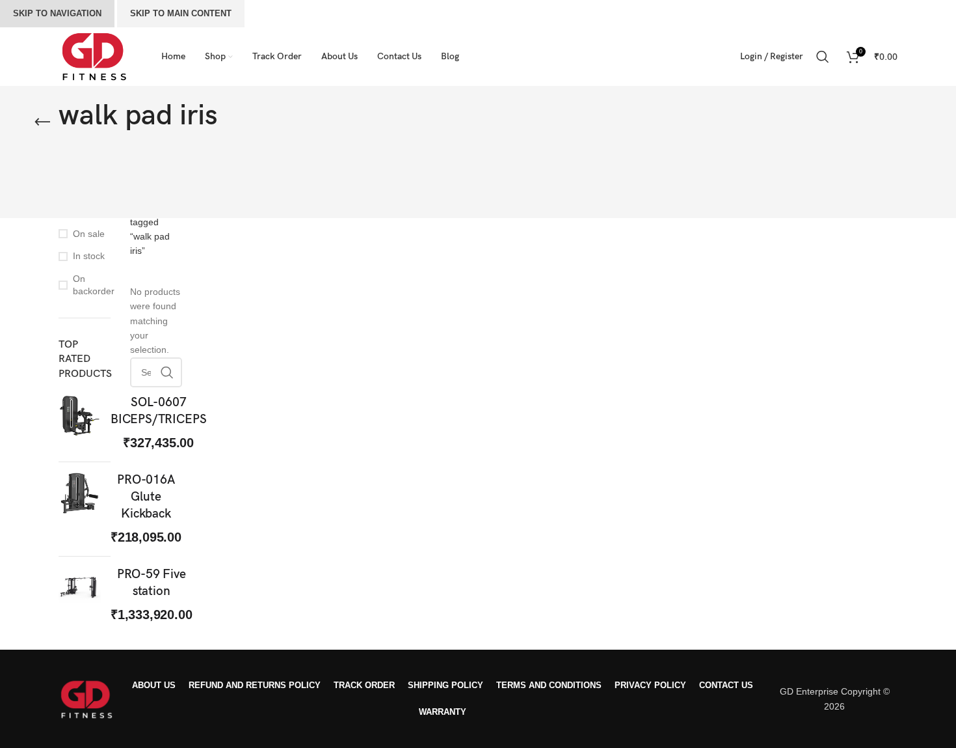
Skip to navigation (57, 13)
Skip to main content (181, 13)
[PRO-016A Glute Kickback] (80, 509)
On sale (89, 234)
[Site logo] (94, 56)
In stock (89, 256)
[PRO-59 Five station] (80, 595)
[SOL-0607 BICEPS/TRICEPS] (80, 423)
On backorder (92, 285)
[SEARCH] (167, 372)
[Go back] (42, 122)
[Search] (825, 57)
